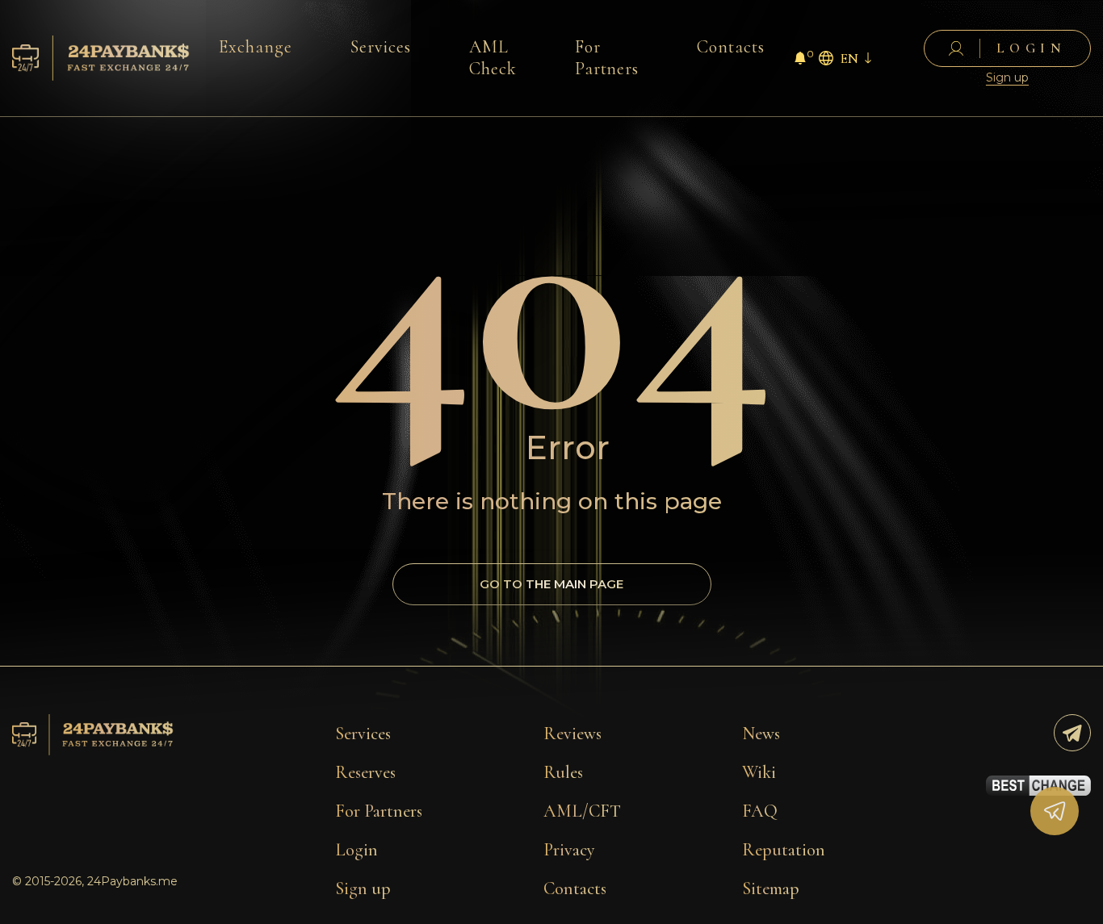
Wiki (759, 772)
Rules (563, 772)
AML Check (493, 57)
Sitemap (770, 888)
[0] (800, 60)
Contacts (731, 46)
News (761, 733)
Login (356, 849)
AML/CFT (582, 811)
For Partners (607, 57)
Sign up (1007, 78)
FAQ (760, 811)
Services (380, 46)
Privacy (569, 849)
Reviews (572, 733)
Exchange (255, 46)
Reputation (783, 849)
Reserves (365, 772)
